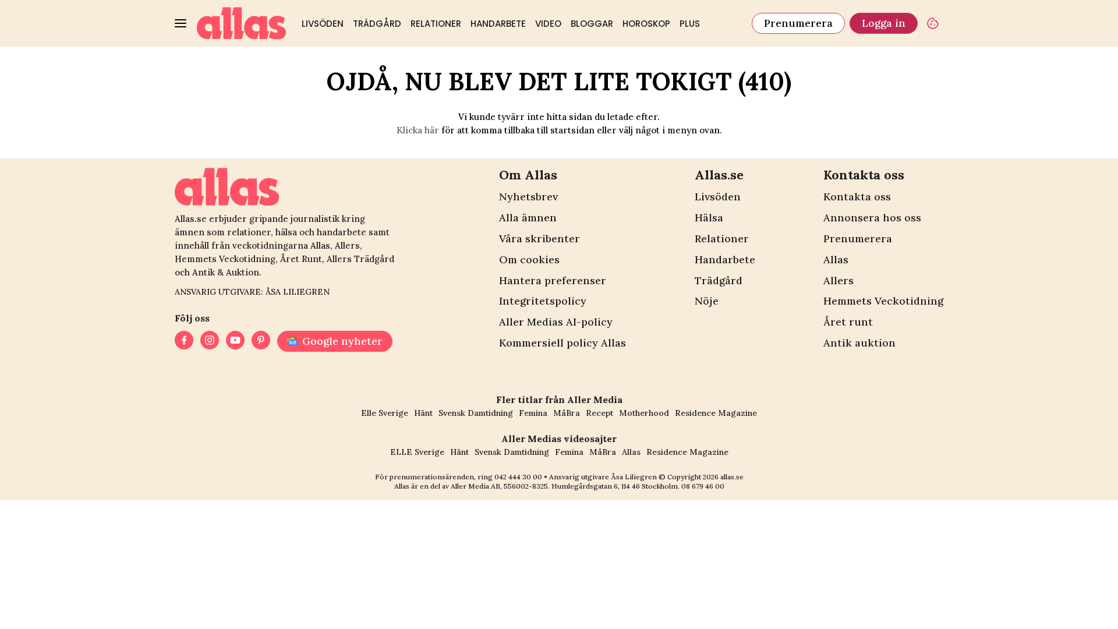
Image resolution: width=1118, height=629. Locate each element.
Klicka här (418, 130)
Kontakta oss (857, 196)
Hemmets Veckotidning (883, 301)
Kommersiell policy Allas (562, 342)
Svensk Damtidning (475, 413)
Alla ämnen (528, 217)
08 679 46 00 (702, 486)
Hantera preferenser (552, 280)
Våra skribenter (539, 238)
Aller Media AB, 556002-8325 (499, 486)
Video (548, 23)
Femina (533, 413)
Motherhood (644, 413)
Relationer (436, 23)
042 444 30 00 (518, 476)
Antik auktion (859, 342)
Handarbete (498, 23)
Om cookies (529, 259)
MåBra (566, 413)
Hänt (423, 413)
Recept (599, 413)
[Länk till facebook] (184, 341)
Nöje (707, 301)
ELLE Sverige (417, 452)
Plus (690, 23)
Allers (838, 280)
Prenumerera (798, 23)
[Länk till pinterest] (261, 341)
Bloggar (592, 23)
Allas (835, 259)
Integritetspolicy (542, 301)
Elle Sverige (384, 413)
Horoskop (646, 23)
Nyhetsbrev (528, 196)
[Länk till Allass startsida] (241, 23)
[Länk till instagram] (209, 341)
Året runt (848, 321)
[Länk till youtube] (235, 341)
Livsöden (323, 23)
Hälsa (709, 217)
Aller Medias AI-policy (556, 321)
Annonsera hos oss (872, 217)
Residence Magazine (716, 413)
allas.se (732, 476)
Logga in (883, 23)
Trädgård (377, 23)
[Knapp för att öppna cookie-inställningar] (932, 23)
